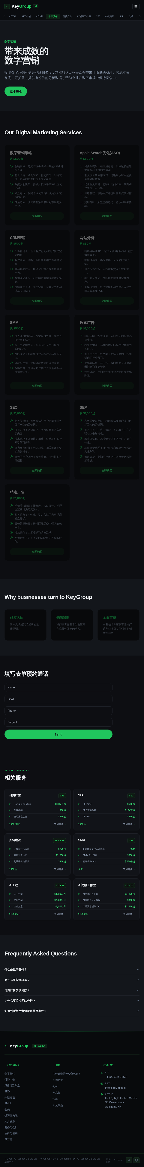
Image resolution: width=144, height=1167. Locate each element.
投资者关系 (11, 1115)
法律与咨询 (11, 1133)
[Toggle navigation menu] (136, 6)
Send (58, 734)
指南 (55, 1098)
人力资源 (9, 1121)
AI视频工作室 (84, 16)
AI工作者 (26, 16)
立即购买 (37, 216)
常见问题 (57, 1105)
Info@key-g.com (115, 1087)
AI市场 (39, 16)
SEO (98, 16)
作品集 (56, 1092)
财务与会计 (11, 1127)
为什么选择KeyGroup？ (66, 1073)
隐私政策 (108, 1160)
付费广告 (67, 16)
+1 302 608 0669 (116, 1076)
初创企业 (57, 1079)
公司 (55, 1086)
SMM (122, 16)
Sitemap (118, 1160)
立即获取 (16, 91)
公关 (131, 16)
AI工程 (12, 16)
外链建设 (109, 16)
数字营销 (53, 16)
